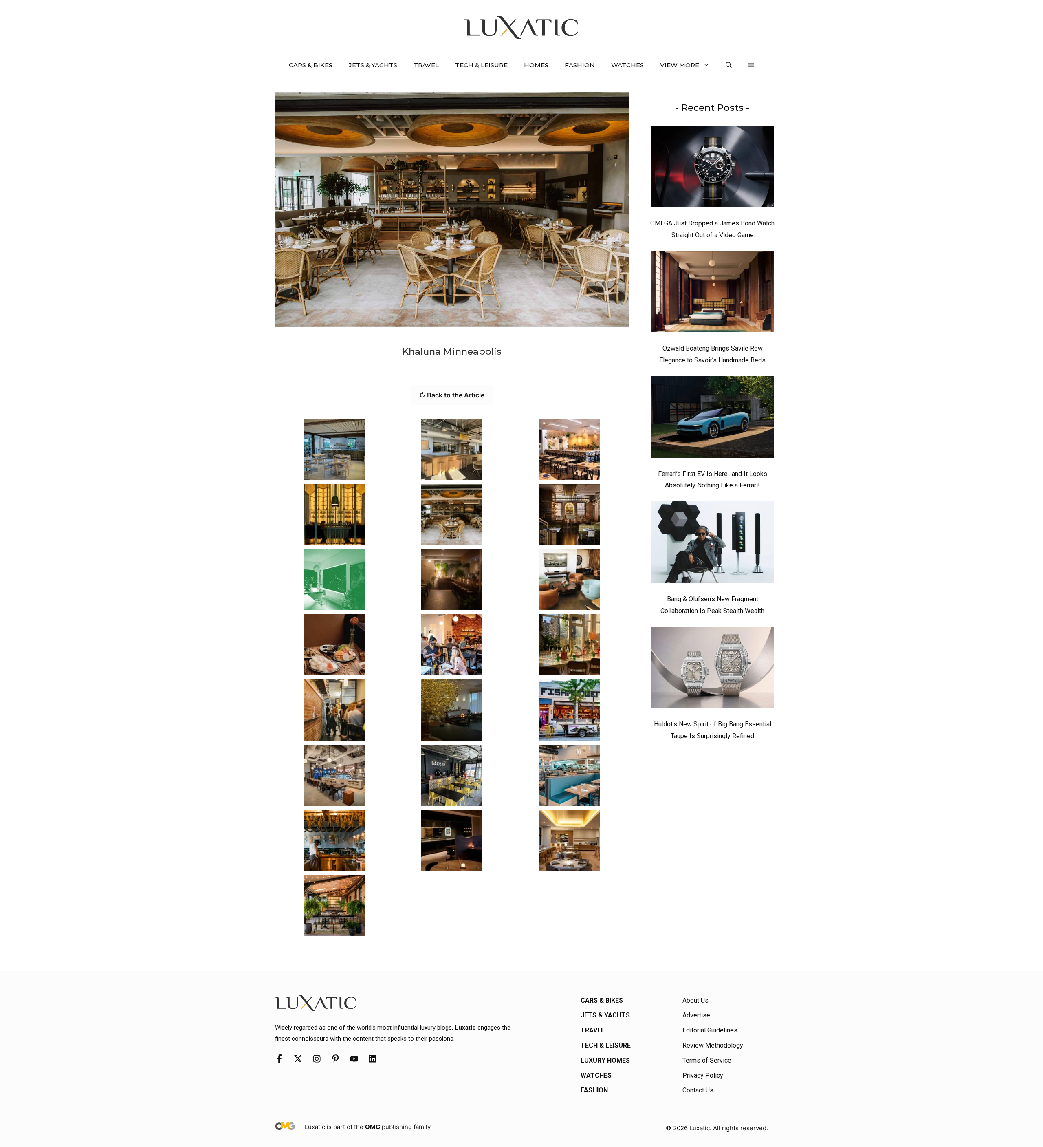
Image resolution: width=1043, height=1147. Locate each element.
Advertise (696, 1015)
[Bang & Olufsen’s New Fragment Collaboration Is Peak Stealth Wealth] (712, 544)
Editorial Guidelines (709, 1030)
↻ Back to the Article (451, 395)
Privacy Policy (702, 1075)
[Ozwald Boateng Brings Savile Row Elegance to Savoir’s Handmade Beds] (712, 293)
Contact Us (697, 1090)
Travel (426, 65)
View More (679, 65)
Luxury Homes (605, 1060)
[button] (728, 65)
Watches (627, 65)
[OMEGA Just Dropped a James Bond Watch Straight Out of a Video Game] (712, 168)
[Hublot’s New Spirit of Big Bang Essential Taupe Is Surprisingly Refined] (712, 669)
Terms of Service (706, 1060)
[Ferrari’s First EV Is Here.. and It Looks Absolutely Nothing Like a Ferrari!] (712, 419)
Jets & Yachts (373, 65)
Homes (536, 65)
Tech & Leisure (481, 65)
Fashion (580, 65)
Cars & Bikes (310, 65)
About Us (695, 1000)
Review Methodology (712, 1045)
